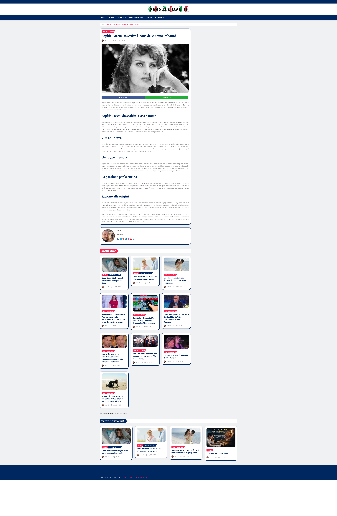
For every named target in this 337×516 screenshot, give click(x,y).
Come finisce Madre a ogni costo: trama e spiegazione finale (112, 280)
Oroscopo (159, 17)
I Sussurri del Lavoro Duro (217, 453)
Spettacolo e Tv (136, 17)
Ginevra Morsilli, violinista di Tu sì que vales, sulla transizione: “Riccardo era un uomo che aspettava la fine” (113, 318)
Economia (122, 17)
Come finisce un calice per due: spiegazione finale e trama (145, 277)
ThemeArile (143, 477)
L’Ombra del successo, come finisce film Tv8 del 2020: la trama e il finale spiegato (112, 399)
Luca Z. (107, 40)
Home (103, 17)
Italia (111, 17)
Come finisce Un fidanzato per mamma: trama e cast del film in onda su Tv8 (145, 356)
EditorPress (133, 477)
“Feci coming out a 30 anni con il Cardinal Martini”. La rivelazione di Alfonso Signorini (176, 318)
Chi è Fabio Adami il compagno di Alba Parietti (176, 356)
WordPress (124, 477)
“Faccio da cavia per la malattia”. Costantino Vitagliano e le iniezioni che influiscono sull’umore (112, 358)
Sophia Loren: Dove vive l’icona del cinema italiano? (123, 24)
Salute (149, 17)
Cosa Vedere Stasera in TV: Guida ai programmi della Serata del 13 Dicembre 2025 (144, 320)
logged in (111, 414)
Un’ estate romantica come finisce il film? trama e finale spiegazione (175, 280)
